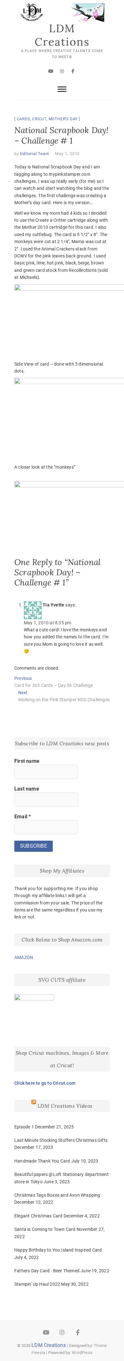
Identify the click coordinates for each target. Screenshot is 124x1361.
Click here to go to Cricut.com (44, 1083)
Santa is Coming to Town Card (45, 1229)
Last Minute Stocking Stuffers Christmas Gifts (60, 1140)
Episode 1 (24, 1126)
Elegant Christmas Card (38, 1215)
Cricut (39, 119)
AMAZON (23, 957)
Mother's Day (63, 119)
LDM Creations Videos (65, 1106)
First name (26, 761)
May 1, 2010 (67, 153)
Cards (23, 119)
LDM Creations (62, 35)
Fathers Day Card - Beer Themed (46, 1270)
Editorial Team (34, 153)
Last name (26, 789)
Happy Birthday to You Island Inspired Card (58, 1250)
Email (22, 817)
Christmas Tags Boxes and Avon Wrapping (57, 1195)
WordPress (82, 1352)
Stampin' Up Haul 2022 (37, 1284)
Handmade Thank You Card (42, 1161)
